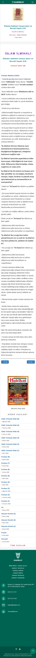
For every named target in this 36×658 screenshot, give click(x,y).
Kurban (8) (5, 458)
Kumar (4, 534)
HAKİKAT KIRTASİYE (18, 575)
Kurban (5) (5, 477)
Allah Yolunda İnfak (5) (10, 426)
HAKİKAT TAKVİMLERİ (18, 578)
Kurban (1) (6, 502)
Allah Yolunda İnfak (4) (10, 433)
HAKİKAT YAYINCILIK (18, 568)
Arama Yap (3, 2)
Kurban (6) (5, 471)
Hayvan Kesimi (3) (8, 515)
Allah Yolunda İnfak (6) (10, 420)
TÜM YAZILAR (18, 545)
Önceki (5, 362)
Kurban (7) (5, 464)
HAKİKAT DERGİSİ (18, 570)
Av (5, 509)
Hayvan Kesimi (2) (8, 521)
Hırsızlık (5, 540)
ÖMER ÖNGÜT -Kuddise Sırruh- (18, 565)
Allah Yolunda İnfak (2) (10, 445)
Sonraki (30, 362)
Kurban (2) (6, 496)
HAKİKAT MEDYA (18, 573)
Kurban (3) (5, 490)
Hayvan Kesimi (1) (8, 528)
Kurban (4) (5, 483)
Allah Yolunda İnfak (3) (10, 439)
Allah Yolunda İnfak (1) (10, 452)
